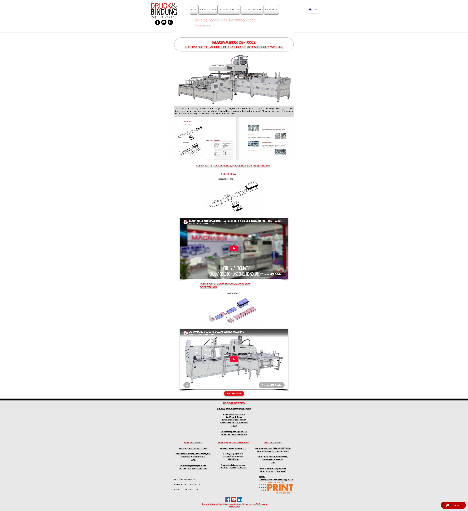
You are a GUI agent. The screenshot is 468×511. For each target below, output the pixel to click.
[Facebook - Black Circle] (157, 22)
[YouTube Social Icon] (233, 499)
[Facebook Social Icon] (227, 499)
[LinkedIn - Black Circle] (170, 22)
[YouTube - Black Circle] (163, 22)
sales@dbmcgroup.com (236, 432)
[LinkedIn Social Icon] (239, 499)
